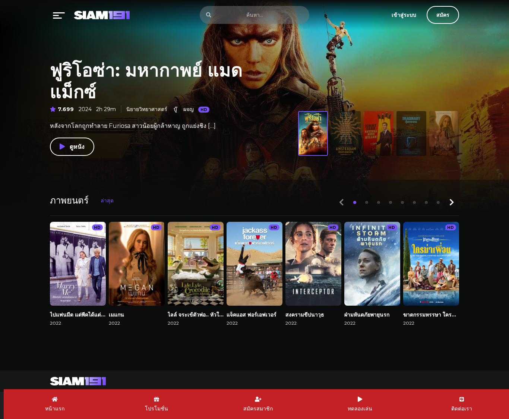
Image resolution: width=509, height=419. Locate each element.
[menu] (59, 15)
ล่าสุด (107, 200)
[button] (354, 202)
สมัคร (442, 15)
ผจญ (188, 109)
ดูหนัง (76, 146)
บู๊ (175, 109)
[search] (209, 15)
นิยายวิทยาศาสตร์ (146, 109)
